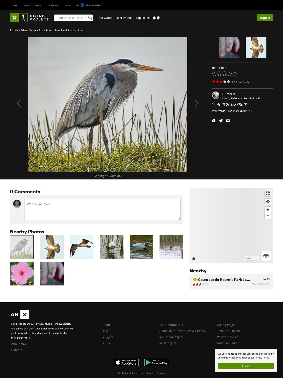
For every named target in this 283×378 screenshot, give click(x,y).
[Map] (231, 225)
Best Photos (124, 18)
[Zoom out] (268, 216)
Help (105, 331)
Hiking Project (227, 325)
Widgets (107, 337)
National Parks (227, 343)
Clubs (106, 343)
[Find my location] (268, 202)
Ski (68, 5)
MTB (26, 5)
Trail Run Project (228, 331)
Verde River (225, 110)
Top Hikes (143, 18)
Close (246, 366)
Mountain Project (171, 337)
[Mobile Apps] (156, 18)
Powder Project (227, 337)
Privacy (161, 372)
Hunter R (228, 94)
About (106, 325)
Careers (16, 350)
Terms (150, 372)
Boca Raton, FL (252, 98)
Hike (38, 5)
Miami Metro (28, 30)
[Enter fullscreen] (268, 193)
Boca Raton (45, 30)
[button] (214, 120)
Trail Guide (104, 18)
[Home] (31, 17)
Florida (14, 30)
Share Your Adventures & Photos (182, 331)
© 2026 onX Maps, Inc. (130, 372)
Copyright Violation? (108, 176)
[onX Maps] (20, 317)
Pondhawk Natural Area (69, 30)
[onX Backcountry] (89, 5)
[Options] (266, 256)
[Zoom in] (268, 210)
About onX (18, 344)
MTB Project (167, 343)
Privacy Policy (262, 357)
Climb (14, 5)
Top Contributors (171, 325)
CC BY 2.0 (246, 110)
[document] (246, 360)
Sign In (265, 18)
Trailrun (53, 5)
